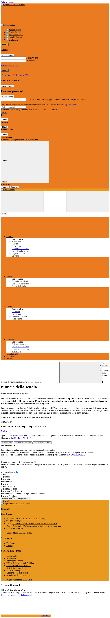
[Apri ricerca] (88, 201)
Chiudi (4, 120)
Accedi (5, 44)
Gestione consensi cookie (17, 573)
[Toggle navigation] (22, 201)
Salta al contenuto (8, 2)
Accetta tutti (42, 443)
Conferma (14, 187)
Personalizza (7, 443)
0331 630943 (15, 521)
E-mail (29, 99)
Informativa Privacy (14, 561)
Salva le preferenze (21, 499)
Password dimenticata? (10, 65)
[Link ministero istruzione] (13, 4)
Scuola (105, 366)
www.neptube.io (8, 472)
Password (30, 60)
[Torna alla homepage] (55, 189)
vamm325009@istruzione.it (34, 523)
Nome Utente (32, 58)
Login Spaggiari (70, 105)
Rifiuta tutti (23, 443)
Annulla (5, 187)
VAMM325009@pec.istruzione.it (36, 526)
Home (104, 363)
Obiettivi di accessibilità (16, 568)
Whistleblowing (13, 570)
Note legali (11, 558)
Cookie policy (12, 556)
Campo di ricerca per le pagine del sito (17, 382)
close (4, 214)
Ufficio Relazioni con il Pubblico (20, 563)
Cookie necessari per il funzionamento (17, 462)
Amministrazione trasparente (18, 575)
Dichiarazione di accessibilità (18, 565)
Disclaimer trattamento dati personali (16, 595)
